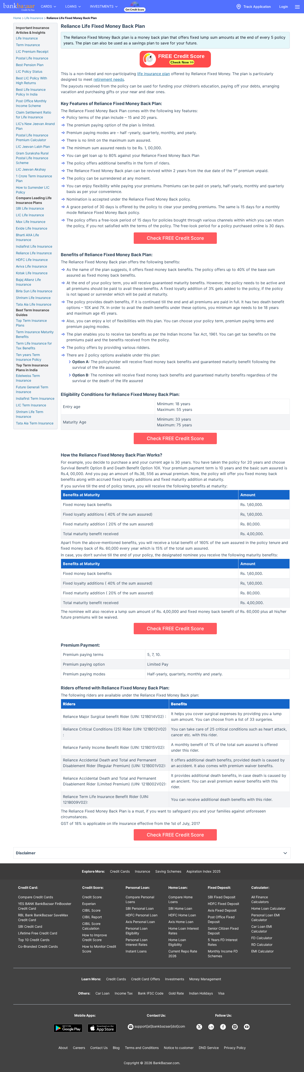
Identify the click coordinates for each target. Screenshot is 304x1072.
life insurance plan (153, 73)
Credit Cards (120, 871)
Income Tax (124, 993)
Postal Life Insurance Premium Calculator (32, 137)
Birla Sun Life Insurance (34, 291)
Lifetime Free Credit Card (37, 933)
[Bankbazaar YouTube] (247, 1027)
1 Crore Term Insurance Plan (34, 178)
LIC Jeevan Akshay (31, 169)
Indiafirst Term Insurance (35, 398)
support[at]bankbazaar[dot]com (159, 1026)
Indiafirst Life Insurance (34, 246)
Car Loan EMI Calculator (261, 928)
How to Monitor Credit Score (99, 948)
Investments (174, 979)
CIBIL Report (92, 917)
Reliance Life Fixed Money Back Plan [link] (72, 18)
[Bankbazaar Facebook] (223, 1027)
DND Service (209, 1048)
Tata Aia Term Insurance (34, 423)
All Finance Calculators (260, 899)
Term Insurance (28, 45)
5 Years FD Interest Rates (223, 942)
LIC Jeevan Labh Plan (33, 146)
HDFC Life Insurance (32, 260)
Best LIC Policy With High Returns (31, 80)
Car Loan (102, 993)
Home (17, 18)
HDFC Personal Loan (141, 915)
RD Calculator (261, 944)
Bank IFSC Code (150, 993)
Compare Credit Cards (35, 897)
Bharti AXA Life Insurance (27, 237)
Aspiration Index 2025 (203, 871)
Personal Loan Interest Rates (136, 942)
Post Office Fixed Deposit (221, 919)
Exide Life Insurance (31, 228)
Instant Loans (136, 951)
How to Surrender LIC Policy (32, 189)
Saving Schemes (168, 871)
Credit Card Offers (145, 979)
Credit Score (92, 897)
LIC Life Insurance (30, 215)
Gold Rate (176, 993)
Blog (116, 1048)
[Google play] (68, 1028)
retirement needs (109, 79)
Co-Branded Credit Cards (38, 946)
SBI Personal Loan (140, 908)
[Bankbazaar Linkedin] (211, 1027)
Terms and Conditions (142, 1048)
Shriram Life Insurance (33, 298)
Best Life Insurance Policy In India (31, 91)
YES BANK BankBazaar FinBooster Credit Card (44, 906)
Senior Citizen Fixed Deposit (223, 930)
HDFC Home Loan (182, 915)
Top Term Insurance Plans (31, 322)
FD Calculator (261, 938)
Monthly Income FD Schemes (223, 953)
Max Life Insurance (30, 222)
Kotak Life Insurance (32, 273)
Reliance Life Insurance (34, 253)
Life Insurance (33, 18)
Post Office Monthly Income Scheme (31, 103)
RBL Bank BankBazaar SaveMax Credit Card (43, 917)
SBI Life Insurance (30, 208)
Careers (79, 1048)
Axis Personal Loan (140, 922)
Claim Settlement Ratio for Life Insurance (33, 114)
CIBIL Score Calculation (91, 926)
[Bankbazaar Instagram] (235, 1027)
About (63, 1048)
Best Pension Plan (29, 65)
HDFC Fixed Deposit (223, 904)
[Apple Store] (102, 1028)
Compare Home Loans (180, 899)
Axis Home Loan (180, 922)
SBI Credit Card (30, 926)
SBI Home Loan (180, 908)
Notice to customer (179, 1048)
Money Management (205, 979)
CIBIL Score (91, 910)
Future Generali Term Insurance (32, 389)
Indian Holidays (201, 993)
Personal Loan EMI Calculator (265, 917)
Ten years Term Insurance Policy (28, 357)
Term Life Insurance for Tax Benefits (34, 345)
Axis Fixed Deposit (222, 910)
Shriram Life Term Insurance (29, 414)
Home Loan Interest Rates (183, 930)
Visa (221, 993)
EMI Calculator (262, 951)
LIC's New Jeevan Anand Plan (35, 126)
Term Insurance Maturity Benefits (35, 334)
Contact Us (99, 1048)
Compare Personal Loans (140, 899)
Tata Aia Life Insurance (33, 304)
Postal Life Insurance (32, 58)
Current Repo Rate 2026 (182, 953)
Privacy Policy (235, 1048)
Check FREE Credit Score (175, 238)
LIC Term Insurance (31, 405)
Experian (89, 904)
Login (283, 7)
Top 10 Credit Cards (33, 940)
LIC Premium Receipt (32, 51)
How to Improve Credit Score (94, 937)
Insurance (142, 871)
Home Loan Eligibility (177, 942)
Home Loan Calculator (268, 908)
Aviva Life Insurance (31, 266)
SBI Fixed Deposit (221, 897)
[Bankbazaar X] (199, 1027)
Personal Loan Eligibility (136, 930)
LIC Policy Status (29, 71)
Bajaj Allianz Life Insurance (28, 282)
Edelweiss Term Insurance (28, 378)
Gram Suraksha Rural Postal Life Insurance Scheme (32, 158)
